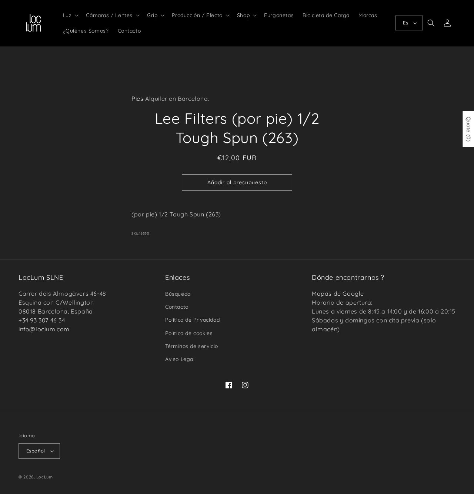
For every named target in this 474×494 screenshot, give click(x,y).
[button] (70, 15)
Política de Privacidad (192, 319)
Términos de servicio (191, 346)
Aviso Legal (180, 359)
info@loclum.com (44, 329)
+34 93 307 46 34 (42, 320)
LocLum (44, 477)
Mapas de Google (338, 293)
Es (405, 23)
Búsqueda (178, 294)
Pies (137, 98)
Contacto (176, 307)
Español (35, 451)
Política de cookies (189, 333)
